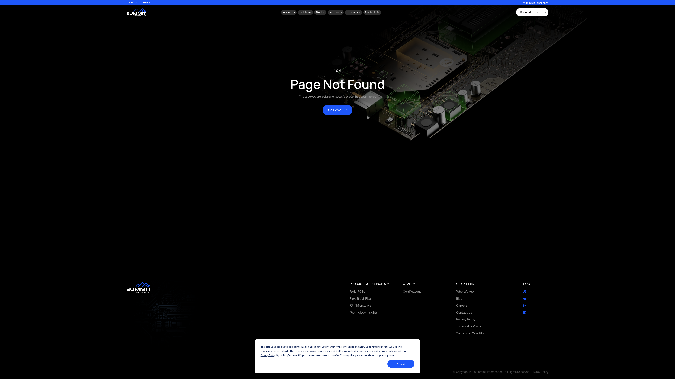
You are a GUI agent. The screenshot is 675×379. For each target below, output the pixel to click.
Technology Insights (364, 312)
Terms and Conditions (471, 333)
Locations (132, 2)
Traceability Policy (468, 326)
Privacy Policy (268, 355)
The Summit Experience (534, 3)
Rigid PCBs (357, 291)
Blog (459, 298)
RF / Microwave (360, 305)
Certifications (412, 291)
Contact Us (464, 312)
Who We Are (465, 291)
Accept (401, 363)
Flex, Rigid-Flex (360, 298)
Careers (145, 2)
